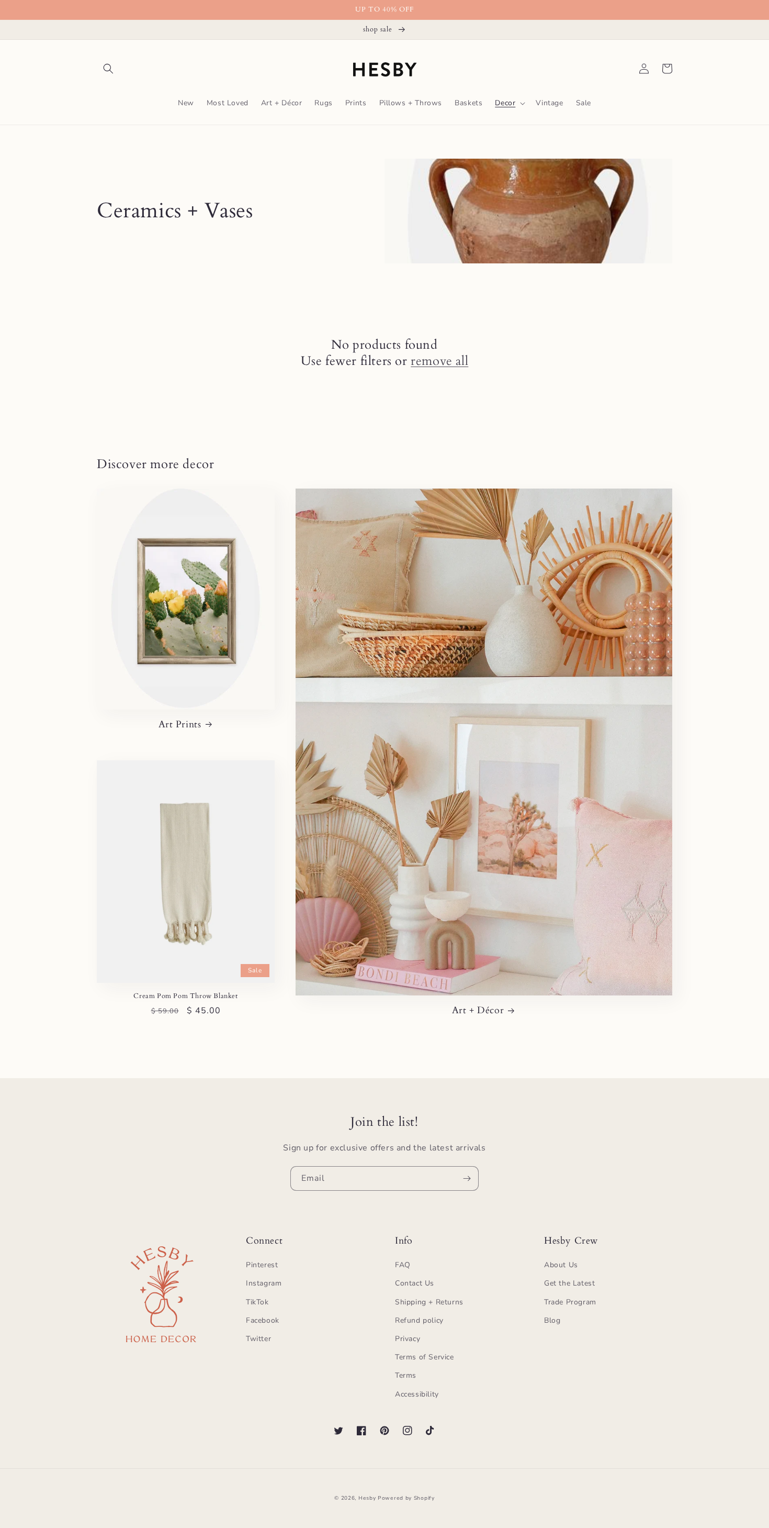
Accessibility (417, 1394)
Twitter (258, 1339)
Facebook (262, 1320)
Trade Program (570, 1302)
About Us (561, 1265)
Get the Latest (569, 1283)
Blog (552, 1320)
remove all (439, 361)
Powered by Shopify (406, 1498)
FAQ (403, 1265)
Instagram (263, 1283)
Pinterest (262, 1265)
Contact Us (414, 1283)
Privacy (407, 1339)
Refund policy (419, 1320)
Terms (405, 1375)
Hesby (367, 1498)
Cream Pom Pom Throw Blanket (185, 996)
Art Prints (180, 724)
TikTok (257, 1302)
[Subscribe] (466, 1178)
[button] (108, 68)
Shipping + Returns (429, 1302)
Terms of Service (424, 1357)
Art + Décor (478, 1010)
